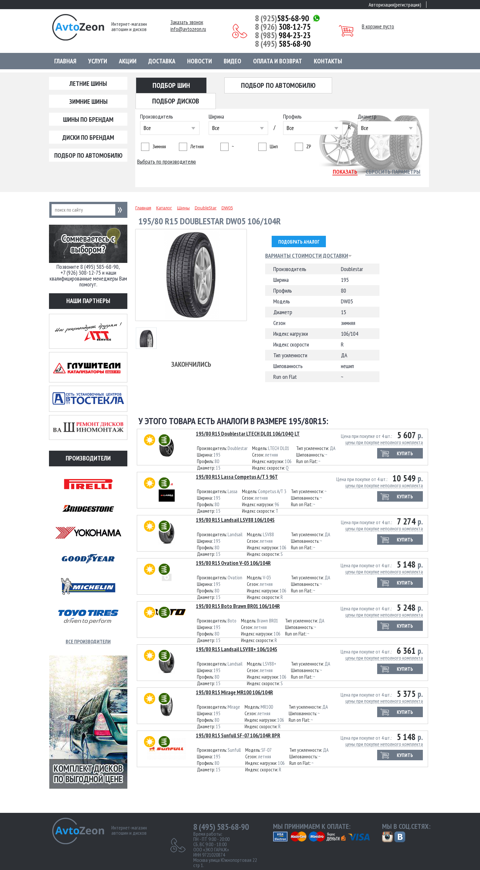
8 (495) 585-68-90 (221, 827)
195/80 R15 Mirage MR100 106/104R (234, 692)
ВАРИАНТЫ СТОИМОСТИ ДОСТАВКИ (306, 256)
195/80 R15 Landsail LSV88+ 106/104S (236, 649)
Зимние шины (88, 101)
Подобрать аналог (298, 242)
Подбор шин (171, 85)
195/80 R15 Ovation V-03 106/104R (233, 563)
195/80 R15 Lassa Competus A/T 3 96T (237, 476)
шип (274, 146)
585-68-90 (282, 18)
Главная (65, 61)
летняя (197, 146)
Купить (405, 453)
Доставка (161, 61)
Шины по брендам (88, 119)
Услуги (97, 61)
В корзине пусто (378, 26)
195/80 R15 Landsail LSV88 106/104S (235, 520)
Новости (199, 61)
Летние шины (88, 83)
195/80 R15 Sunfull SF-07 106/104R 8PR (238, 735)
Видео (232, 61)
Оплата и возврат (277, 61)
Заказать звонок (186, 22)
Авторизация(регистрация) (395, 4)
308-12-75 (283, 27)
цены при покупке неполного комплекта (384, 442)
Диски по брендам (88, 137)
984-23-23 (283, 35)
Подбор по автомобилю (88, 155)
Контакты (328, 61)
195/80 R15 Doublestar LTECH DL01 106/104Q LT (248, 433)
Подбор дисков (175, 100)
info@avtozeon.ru (188, 29)
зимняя (159, 146)
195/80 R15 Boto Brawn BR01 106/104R (238, 606)
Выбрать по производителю (166, 162)
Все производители (88, 641)
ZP (308, 146)
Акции (127, 61)
